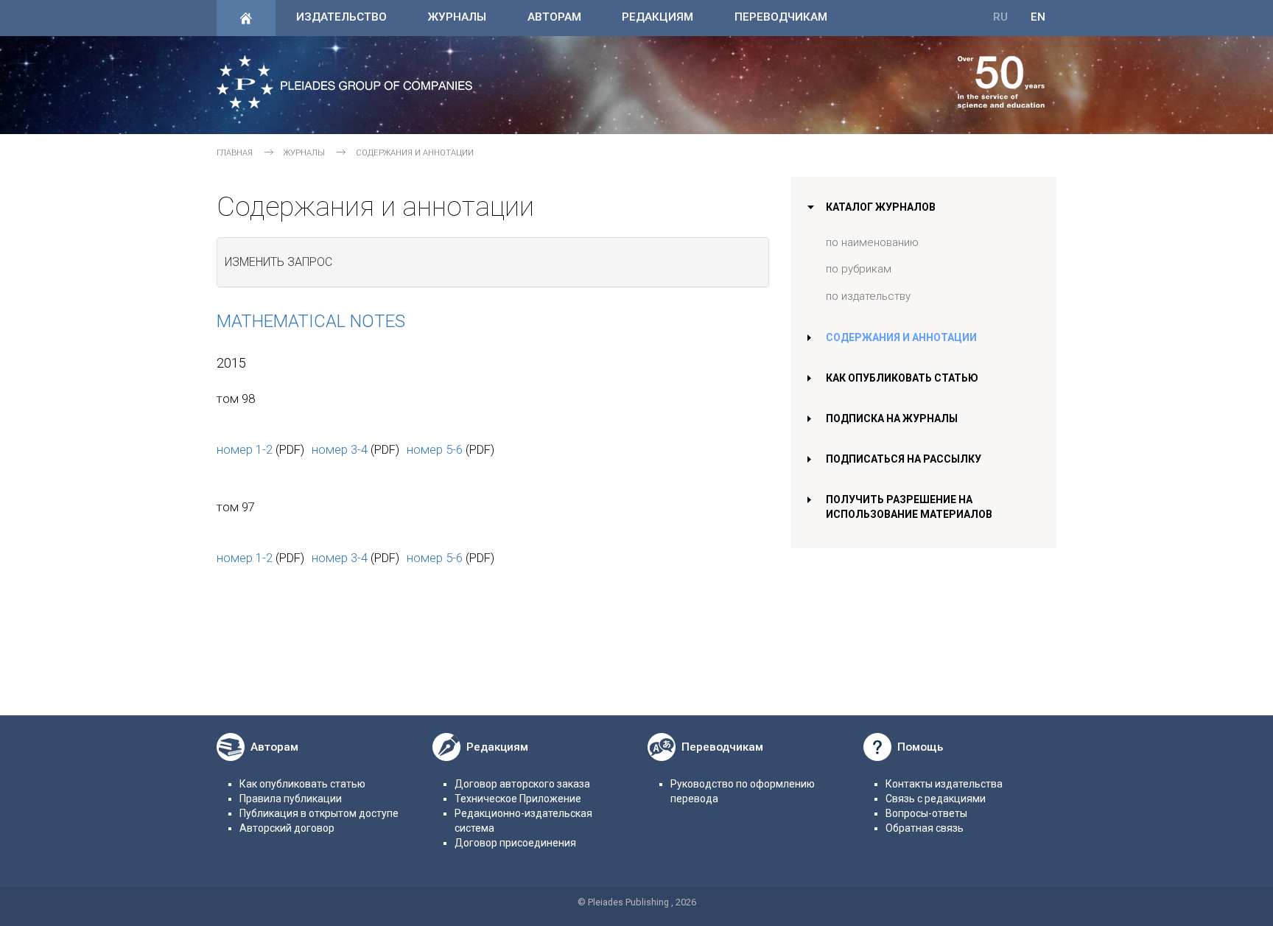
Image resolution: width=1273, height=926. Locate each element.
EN (1038, 17)
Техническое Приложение (518, 798)
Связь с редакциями (936, 798)
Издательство (341, 17)
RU (1000, 17)
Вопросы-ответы (926, 813)
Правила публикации (290, 798)
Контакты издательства (944, 784)
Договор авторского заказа (522, 784)
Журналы (456, 17)
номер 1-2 (245, 449)
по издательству (868, 296)
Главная (235, 153)
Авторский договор (286, 828)
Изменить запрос (278, 262)
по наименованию (872, 242)
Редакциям (657, 17)
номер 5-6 (435, 449)
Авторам (554, 17)
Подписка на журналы (892, 418)
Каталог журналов (881, 207)
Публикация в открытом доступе (319, 813)
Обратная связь (925, 828)
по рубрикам (858, 269)
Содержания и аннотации (901, 337)
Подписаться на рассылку (903, 459)
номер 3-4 (340, 449)
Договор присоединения (515, 843)
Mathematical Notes (311, 321)
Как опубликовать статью (902, 378)
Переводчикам (780, 17)
